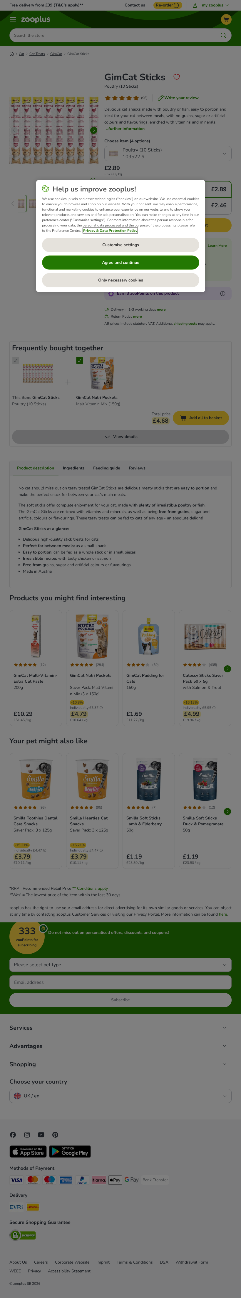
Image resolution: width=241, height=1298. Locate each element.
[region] (120, 236)
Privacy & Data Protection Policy (110, 230)
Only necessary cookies (120, 280)
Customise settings (120, 245)
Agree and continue (120, 262)
